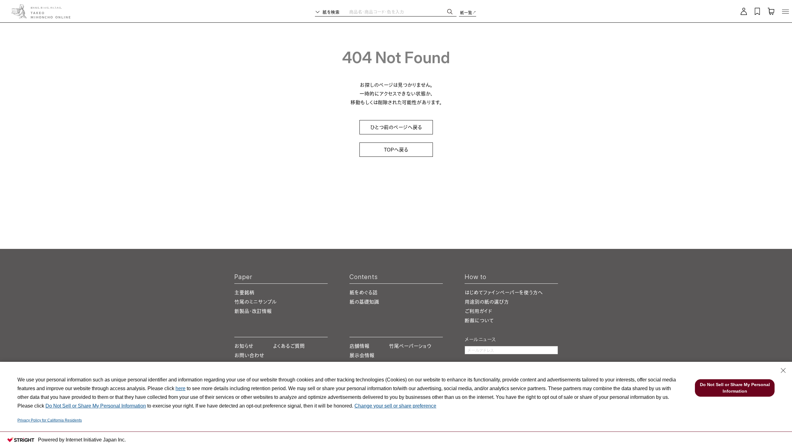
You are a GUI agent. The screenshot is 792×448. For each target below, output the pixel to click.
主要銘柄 (244, 292)
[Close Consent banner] (783, 370)
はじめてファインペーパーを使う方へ (503, 292)
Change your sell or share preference (395, 405)
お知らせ (243, 346)
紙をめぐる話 (363, 292)
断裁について (479, 320)
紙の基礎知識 (364, 302)
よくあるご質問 (289, 346)
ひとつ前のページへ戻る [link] (396, 127)
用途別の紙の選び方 (487, 302)
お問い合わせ (249, 355)
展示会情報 (361, 355)
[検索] (449, 11)
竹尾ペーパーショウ (410, 346)
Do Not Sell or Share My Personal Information (95, 405)
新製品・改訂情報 (253, 311)
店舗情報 (359, 346)
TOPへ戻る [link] (396, 150)
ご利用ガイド (478, 311)
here (180, 388)
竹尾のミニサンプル (255, 302)
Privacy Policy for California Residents (49, 420)
